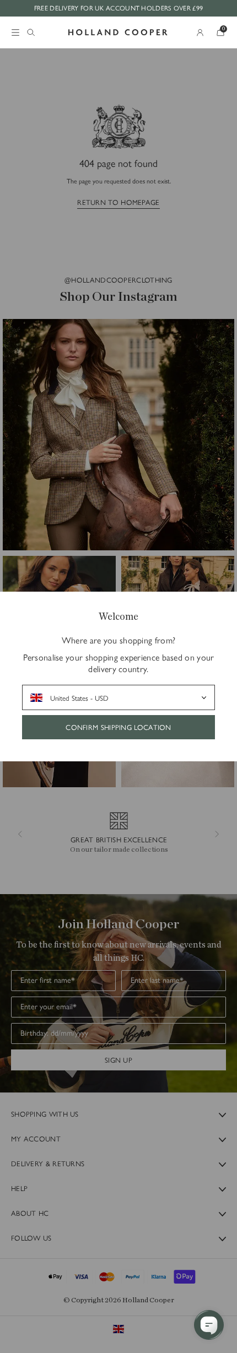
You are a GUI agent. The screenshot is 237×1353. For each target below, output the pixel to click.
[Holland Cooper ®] (118, 32)
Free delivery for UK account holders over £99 (118, 8)
